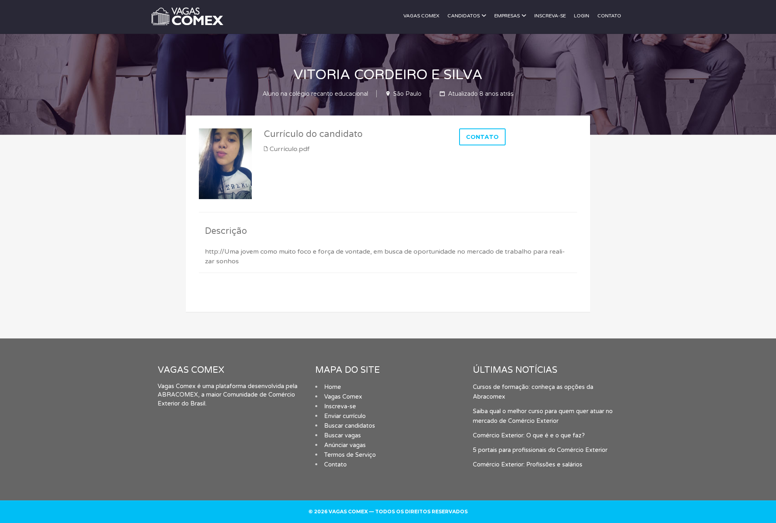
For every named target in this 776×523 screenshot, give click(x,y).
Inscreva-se (550, 16)
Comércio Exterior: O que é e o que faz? (529, 435)
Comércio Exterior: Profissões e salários (527, 464)
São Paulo (407, 93)
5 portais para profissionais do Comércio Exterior (540, 450)
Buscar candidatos (349, 425)
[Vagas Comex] (218, 15)
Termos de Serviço (350, 455)
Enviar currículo (345, 416)
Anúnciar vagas (345, 445)
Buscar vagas (342, 435)
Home (332, 387)
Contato (609, 16)
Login (581, 16)
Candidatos (463, 16)
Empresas (507, 16)
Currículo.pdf (290, 149)
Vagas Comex (421, 16)
